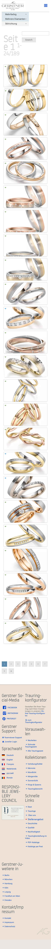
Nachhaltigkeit (34, 832)
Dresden (8, 900)
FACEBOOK (12, 707)
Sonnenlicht (33, 780)
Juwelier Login (11, 742)
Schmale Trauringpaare (31, 745)
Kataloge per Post (35, 846)
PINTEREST (11, 719)
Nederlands (11, 769)
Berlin (7, 875)
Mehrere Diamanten (15, 19)
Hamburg (8, 883)
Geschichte (32, 823)
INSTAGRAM (12, 713)
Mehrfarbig (10, 14)
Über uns (32, 815)
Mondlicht (32, 772)
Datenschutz (10, 926)
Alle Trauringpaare (35, 751)
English (10, 760)
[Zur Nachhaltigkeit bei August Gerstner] (13, 819)
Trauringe (32, 811)
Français (10, 764)
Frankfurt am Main (12, 896)
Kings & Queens (34, 785)
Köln (6, 888)
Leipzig (8, 892)
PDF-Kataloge (33, 842)
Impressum (9, 922)
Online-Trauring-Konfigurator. (35, 713)
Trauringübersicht (35, 789)
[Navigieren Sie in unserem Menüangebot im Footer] (43, 6)
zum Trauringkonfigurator (33, 721)
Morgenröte (33, 776)
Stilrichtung (11, 23)
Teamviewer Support (13, 737)
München (8, 879)
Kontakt (8, 918)
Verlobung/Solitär (35, 764)
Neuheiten (32, 740)
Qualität (31, 827)
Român (10, 778)
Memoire (31, 768)
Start (30, 807)
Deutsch (10, 755)
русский (10, 773)
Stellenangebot (35, 819)
